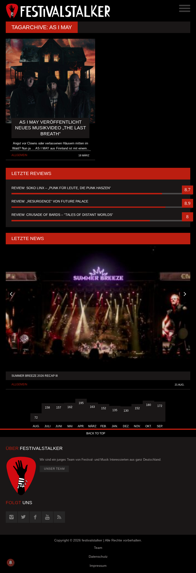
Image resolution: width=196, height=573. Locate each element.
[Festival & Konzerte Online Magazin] (52, 10)
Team (98, 548)
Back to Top (95, 433)
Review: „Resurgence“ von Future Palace (49, 201)
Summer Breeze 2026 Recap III (34, 375)
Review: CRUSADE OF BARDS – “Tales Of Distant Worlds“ (62, 215)
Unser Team (54, 468)
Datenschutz (98, 556)
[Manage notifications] (10, 562)
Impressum (98, 566)
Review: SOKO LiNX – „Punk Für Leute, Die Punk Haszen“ (61, 188)
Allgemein (19, 155)
